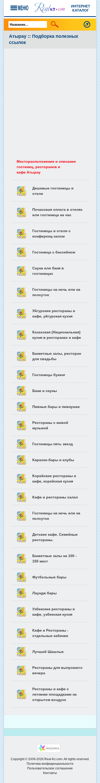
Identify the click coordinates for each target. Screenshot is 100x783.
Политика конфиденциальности (50, 764)
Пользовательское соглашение (50, 768)
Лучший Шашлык (48, 652)
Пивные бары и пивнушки (56, 407)
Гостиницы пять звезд (52, 444)
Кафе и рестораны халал (55, 497)
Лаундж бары (44, 593)
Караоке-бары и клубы (53, 460)
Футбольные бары (49, 577)
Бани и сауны (44, 391)
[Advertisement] (50, 101)
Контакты (50, 773)
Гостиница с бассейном (53, 252)
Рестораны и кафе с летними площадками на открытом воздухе (54, 694)
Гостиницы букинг (48, 375)
